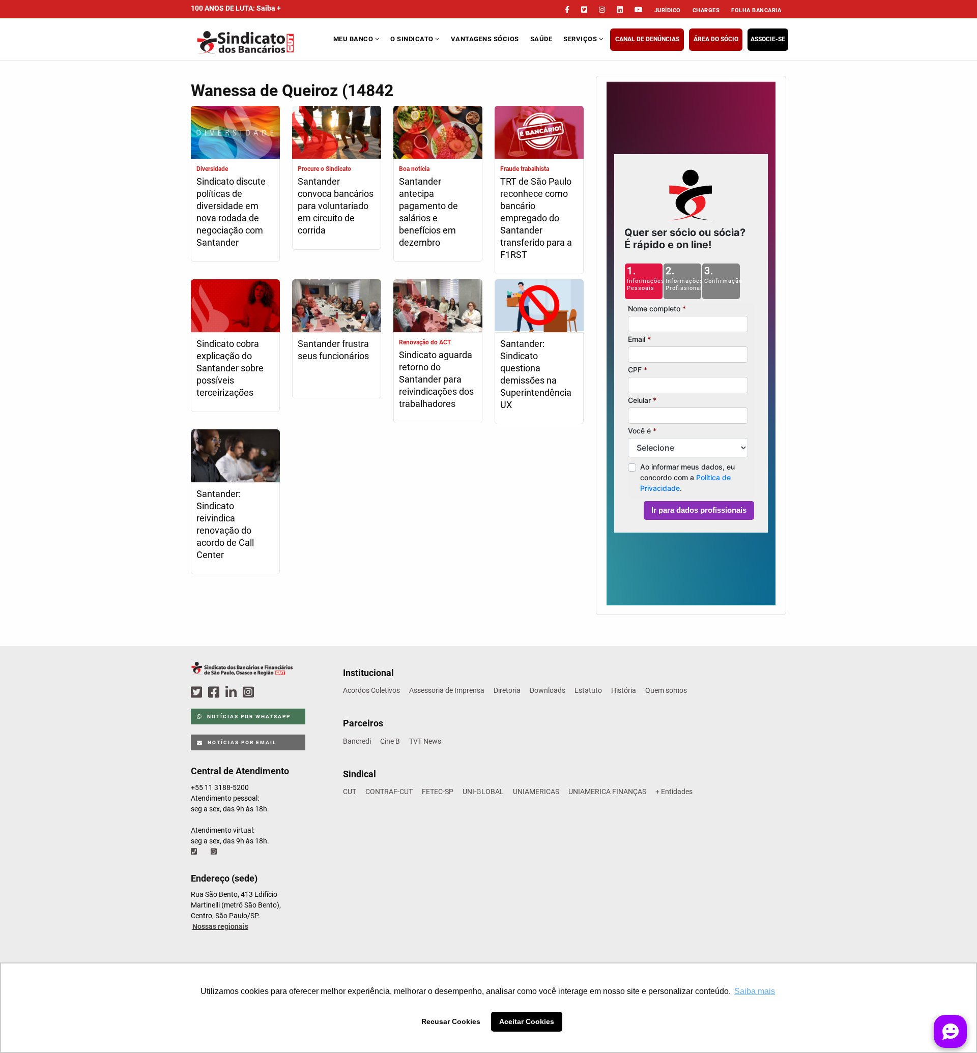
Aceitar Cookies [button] (526, 1021)
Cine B (390, 741)
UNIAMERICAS (536, 791)
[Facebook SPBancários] (215, 692)
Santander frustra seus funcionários (333, 349)
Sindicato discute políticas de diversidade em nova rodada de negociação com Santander (231, 212)
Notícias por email (241, 742)
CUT (349, 791)
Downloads (547, 690)
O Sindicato (412, 39)
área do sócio (716, 39)
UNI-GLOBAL (483, 791)
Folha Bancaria (756, 10)
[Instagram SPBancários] (250, 692)
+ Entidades (674, 791)
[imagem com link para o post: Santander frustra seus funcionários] (336, 307)
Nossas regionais (220, 926)
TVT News (425, 741)
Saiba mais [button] (754, 991)
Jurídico (667, 10)
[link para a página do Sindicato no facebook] (567, 10)
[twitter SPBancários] (198, 692)
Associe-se (768, 39)
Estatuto (588, 690)
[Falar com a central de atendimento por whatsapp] (215, 851)
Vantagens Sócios (485, 39)
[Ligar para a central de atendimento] (195, 851)
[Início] (261, 42)
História (623, 690)
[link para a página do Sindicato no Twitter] (584, 10)
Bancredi (357, 741)
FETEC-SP (437, 791)
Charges (706, 10)
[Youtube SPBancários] (268, 692)
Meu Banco (354, 39)
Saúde (541, 39)
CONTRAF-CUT (389, 791)
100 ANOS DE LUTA (236, 8)
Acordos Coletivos (371, 690)
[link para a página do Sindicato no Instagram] (602, 10)
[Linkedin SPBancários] (232, 692)
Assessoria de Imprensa (446, 690)
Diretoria (507, 690)
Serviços (581, 39)
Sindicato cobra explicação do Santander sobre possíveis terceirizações (230, 368)
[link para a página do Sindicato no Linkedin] (620, 10)
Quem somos (666, 690)
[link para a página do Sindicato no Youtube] (638, 10)
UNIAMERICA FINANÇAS (607, 791)
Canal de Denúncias (647, 39)
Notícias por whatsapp (248, 716)
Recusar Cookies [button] (450, 1021)
